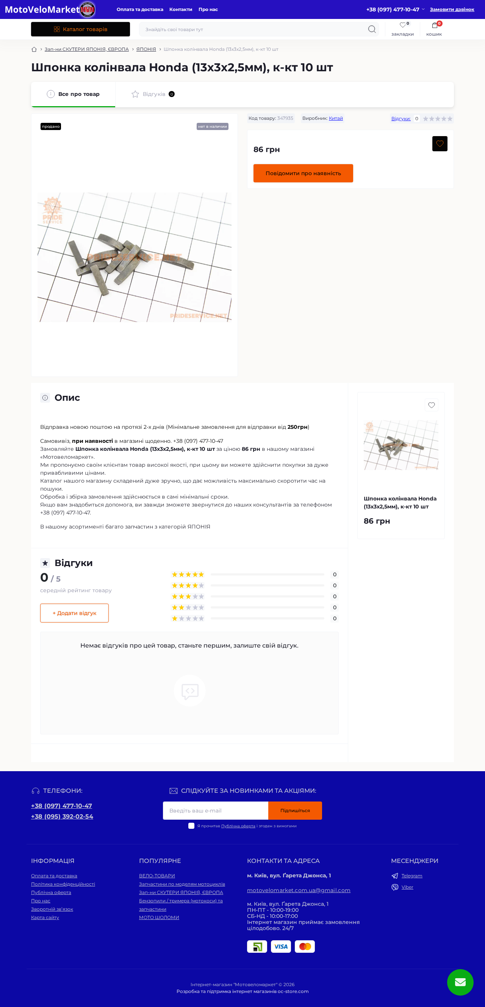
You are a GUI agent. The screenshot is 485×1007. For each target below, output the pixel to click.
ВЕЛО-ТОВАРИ (157, 875)
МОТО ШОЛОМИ (159, 917)
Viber (407, 887)
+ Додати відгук (74, 613)
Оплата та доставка (140, 9)
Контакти (180, 9)
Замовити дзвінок (452, 9)
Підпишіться (295, 810)
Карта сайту (45, 917)
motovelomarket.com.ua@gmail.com (298, 890)
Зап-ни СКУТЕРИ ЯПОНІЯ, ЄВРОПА (87, 49)
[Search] (372, 29)
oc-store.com (293, 991)
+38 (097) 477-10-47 (61, 805)
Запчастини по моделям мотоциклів (182, 884)
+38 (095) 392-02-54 (62, 816)
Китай (336, 118)
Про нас (208, 9)
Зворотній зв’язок (52, 909)
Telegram (412, 875)
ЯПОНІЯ (146, 49)
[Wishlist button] (439, 143)
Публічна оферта (238, 825)
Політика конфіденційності (63, 884)
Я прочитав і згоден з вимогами (247, 825)
